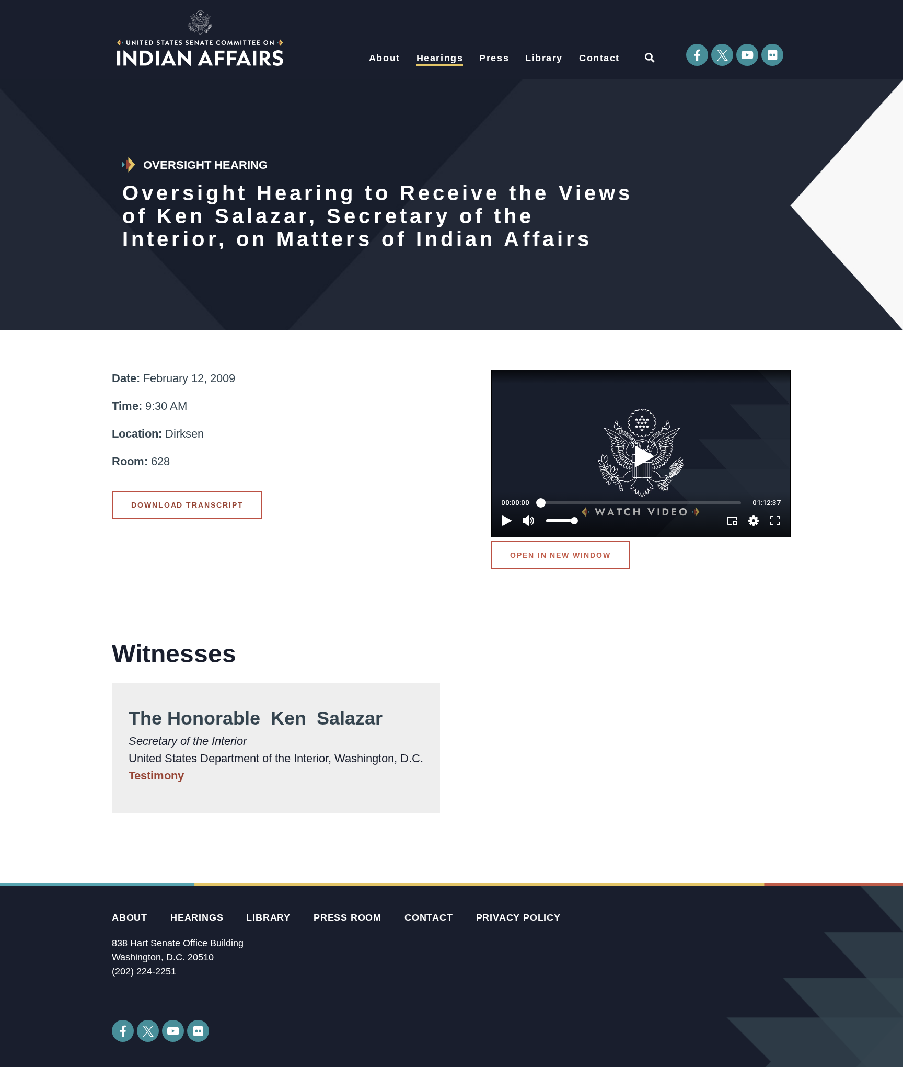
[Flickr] (772, 55)
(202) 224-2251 (144, 971)
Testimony (156, 775)
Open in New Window (560, 555)
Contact (599, 58)
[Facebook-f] (697, 55)
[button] (649, 57)
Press (494, 58)
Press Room (347, 917)
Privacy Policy (518, 917)
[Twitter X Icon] (722, 55)
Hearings (440, 58)
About (384, 58)
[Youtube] (747, 55)
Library (544, 58)
